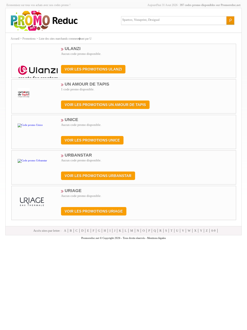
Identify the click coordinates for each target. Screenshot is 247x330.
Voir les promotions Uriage (94, 211)
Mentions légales (156, 238)
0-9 (213, 230)
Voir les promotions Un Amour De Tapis (105, 105)
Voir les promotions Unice (92, 140)
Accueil (15, 38)
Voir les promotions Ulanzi (93, 69)
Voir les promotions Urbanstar (98, 176)
